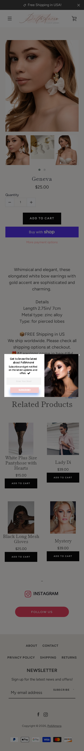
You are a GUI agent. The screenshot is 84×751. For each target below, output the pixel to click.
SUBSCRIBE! (24, 390)
